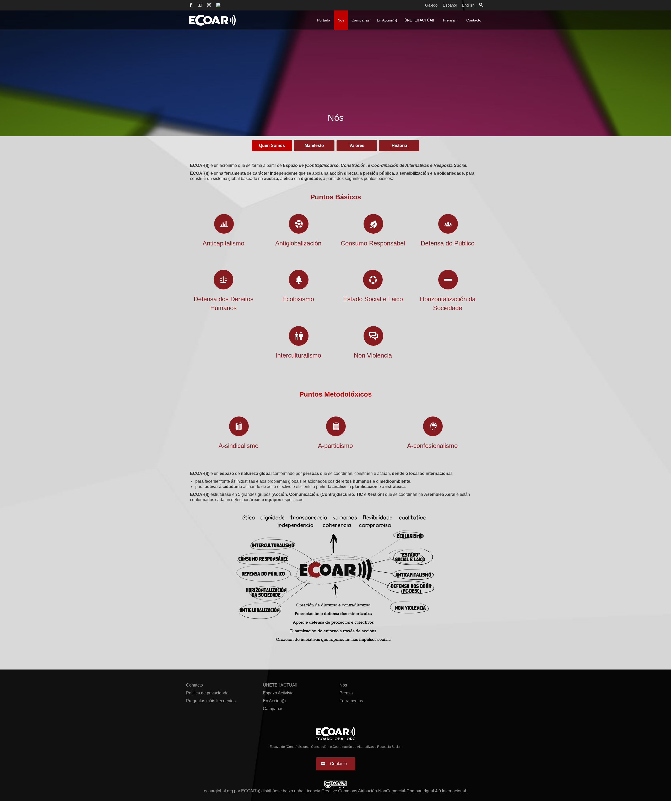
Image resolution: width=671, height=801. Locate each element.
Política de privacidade (207, 693)
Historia (399, 145)
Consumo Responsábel (373, 243)
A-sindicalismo (238, 445)
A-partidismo (335, 445)
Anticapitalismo (223, 243)
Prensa (346, 693)
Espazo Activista (278, 693)
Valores (356, 145)
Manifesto (314, 145)
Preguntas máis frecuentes (211, 701)
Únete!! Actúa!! (280, 685)
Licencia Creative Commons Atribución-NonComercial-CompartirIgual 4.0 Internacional (385, 791)
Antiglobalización (298, 243)
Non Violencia (373, 355)
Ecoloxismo (298, 299)
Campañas (273, 708)
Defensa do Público (447, 243)
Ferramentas (351, 701)
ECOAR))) (250, 791)
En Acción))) (274, 701)
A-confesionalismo (432, 445)
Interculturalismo (298, 355)
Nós (343, 685)
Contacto (194, 685)
